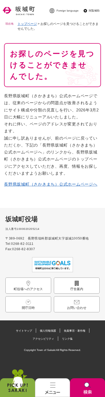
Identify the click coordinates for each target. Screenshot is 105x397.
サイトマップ (24, 330)
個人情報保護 (48, 330)
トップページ (27, 24)
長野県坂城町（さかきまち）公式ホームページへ (50, 184)
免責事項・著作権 (74, 330)
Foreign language (68, 10)
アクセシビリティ (43, 338)
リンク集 (67, 338)
